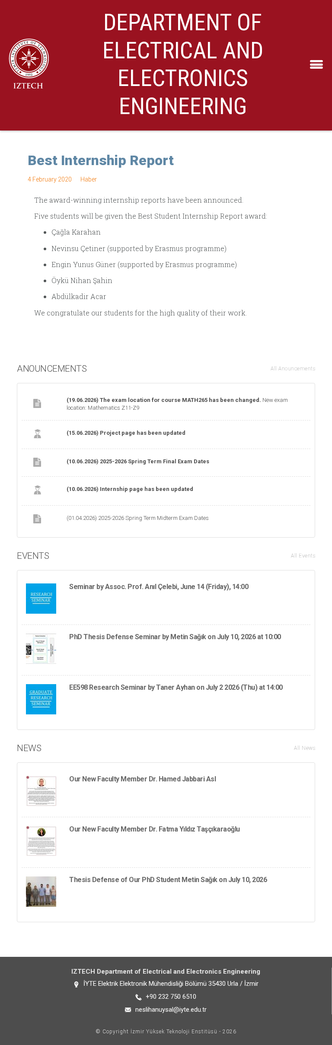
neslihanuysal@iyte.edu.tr (171, 1009)
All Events (303, 556)
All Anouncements (293, 369)
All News (304, 748)
